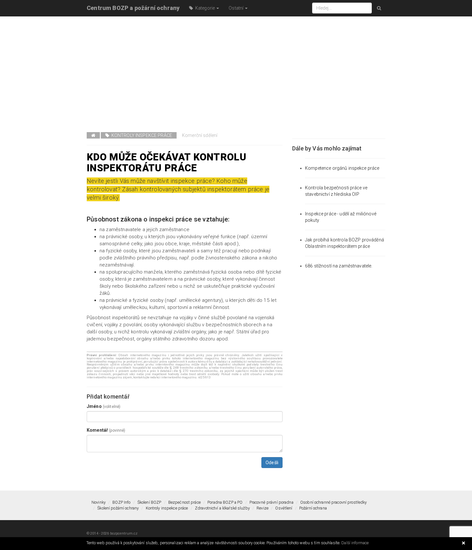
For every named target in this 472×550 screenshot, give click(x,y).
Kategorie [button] (204, 8)
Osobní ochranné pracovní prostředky (333, 502)
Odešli (272, 462)
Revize (262, 508)
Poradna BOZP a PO (224, 502)
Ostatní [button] (236, 8)
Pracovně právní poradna (271, 502)
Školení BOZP (149, 502)
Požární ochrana (313, 508)
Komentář (106, 430)
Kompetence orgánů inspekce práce (342, 168)
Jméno (103, 406)
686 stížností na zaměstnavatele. (338, 265)
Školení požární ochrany (118, 508)
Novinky (99, 502)
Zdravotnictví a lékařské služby (222, 508)
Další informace (355, 542)
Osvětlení (283, 508)
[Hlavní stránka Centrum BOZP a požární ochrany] (93, 135)
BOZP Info (121, 502)
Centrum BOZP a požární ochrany (133, 8)
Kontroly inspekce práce (140, 135)
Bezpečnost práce (184, 502)
